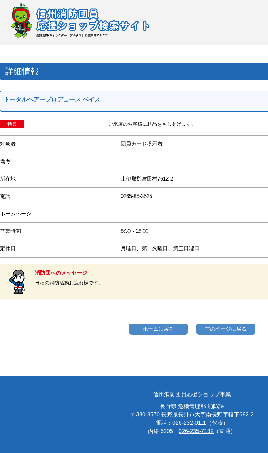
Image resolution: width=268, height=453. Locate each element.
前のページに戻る (226, 329)
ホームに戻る (158, 329)
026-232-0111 (189, 423)
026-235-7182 (196, 431)
